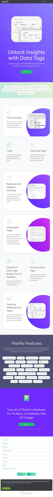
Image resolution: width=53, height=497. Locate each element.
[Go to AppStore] (21, 474)
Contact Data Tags (45, 90)
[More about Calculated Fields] (8, 248)
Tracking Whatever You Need (26, 93)
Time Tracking (9, 87)
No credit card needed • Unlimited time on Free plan (26, 428)
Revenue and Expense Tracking (39, 87)
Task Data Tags (25, 87)
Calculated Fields (7, 90)
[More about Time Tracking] (8, 131)
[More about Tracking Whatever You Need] (8, 324)
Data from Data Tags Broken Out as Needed (26, 90)
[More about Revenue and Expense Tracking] (8, 206)
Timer (16, 87)
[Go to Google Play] (31, 474)
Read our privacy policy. (8, 485)
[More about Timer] (8, 164)
